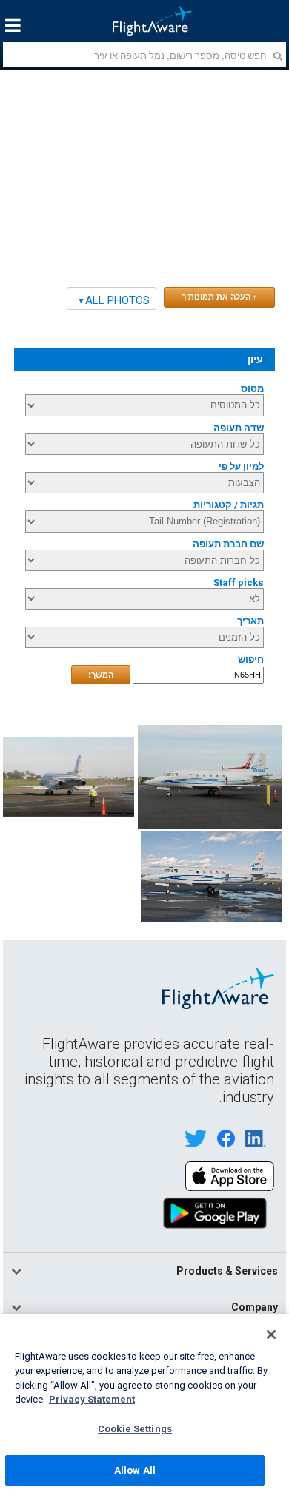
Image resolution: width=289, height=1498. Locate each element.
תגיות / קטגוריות (228, 504)
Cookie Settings (135, 1428)
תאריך (250, 621)
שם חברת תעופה (228, 544)
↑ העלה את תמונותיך (219, 296)
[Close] (271, 1334)
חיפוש (251, 659)
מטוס (252, 388)
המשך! (100, 674)
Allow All (135, 1470)
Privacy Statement (92, 1399)
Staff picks (238, 582)
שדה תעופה (238, 427)
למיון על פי (241, 466)
